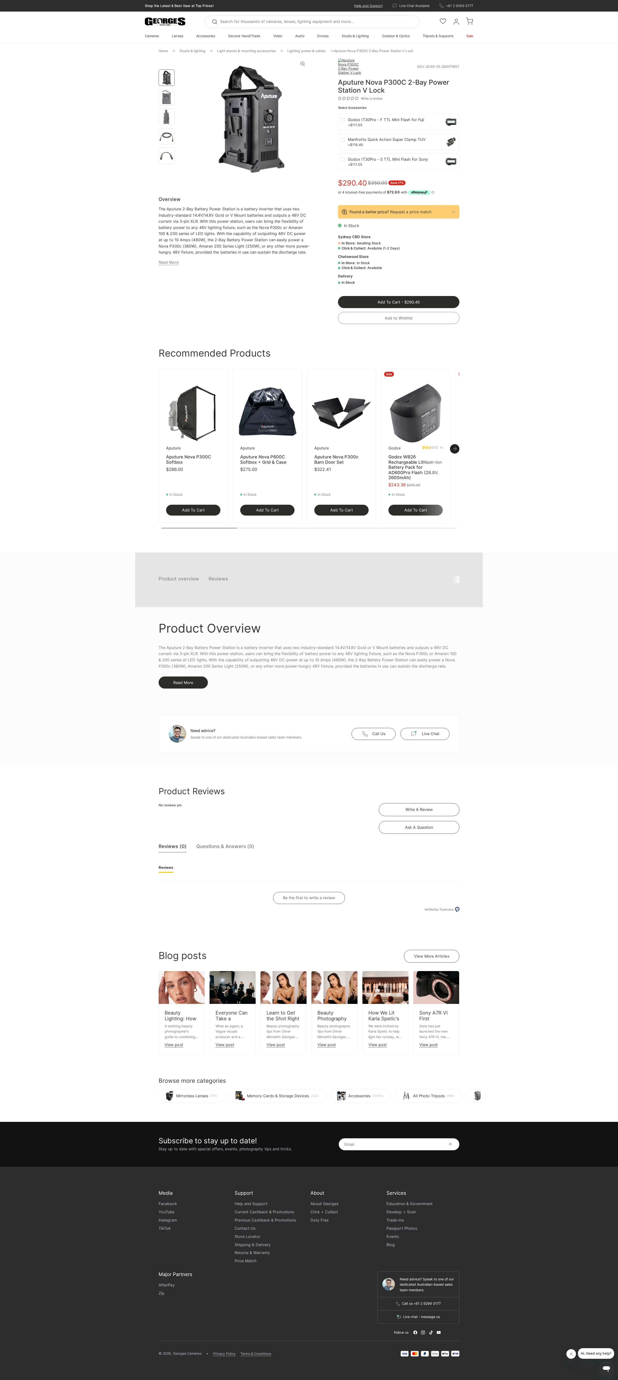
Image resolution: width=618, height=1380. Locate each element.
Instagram (168, 1220)
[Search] (217, 21)
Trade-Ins (395, 1220)
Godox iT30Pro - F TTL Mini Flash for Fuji (386, 119)
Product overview (179, 579)
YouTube (167, 1211)
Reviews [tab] (166, 867)
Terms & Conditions (255, 1354)
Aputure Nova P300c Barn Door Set (336, 459)
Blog (390, 1244)
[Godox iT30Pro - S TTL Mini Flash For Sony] (451, 161)
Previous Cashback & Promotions (265, 1220)
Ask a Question (419, 827)
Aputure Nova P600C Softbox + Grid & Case (263, 459)
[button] (165, 21)
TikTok (165, 1228)
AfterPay (167, 1285)
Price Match (246, 1260)
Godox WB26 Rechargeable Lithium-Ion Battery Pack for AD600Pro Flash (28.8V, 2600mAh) (415, 467)
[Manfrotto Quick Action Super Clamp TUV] (451, 142)
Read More (169, 262)
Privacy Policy (224, 1354)
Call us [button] (378, 733)
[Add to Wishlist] (222, 375)
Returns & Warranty (252, 1252)
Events (392, 1236)
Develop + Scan (401, 1211)
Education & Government (409, 1203)
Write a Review (419, 809)
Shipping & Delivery (253, 1244)
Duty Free (319, 1220)
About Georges (324, 1203)
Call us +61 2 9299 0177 (421, 1303)
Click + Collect (324, 1211)
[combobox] (312, 21)
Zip (161, 1293)
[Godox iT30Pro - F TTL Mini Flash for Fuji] (451, 122)
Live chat (430, 733)
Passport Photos (401, 1228)
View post (174, 1044)
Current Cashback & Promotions (264, 1211)
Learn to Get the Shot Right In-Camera (283, 1018)
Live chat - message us (421, 1317)
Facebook (168, 1203)
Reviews (218, 579)
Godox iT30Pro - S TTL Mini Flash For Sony (388, 159)
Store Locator (247, 1236)
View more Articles (431, 956)
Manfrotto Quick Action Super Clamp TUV (387, 139)
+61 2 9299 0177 (459, 6)
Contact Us (245, 1228)
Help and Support (368, 6)
